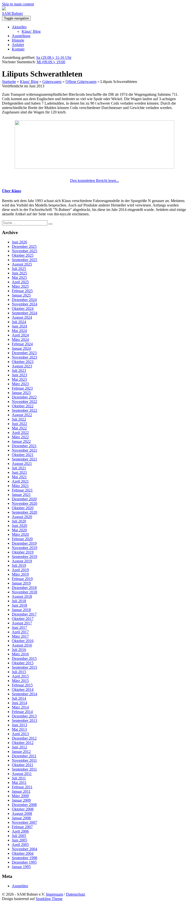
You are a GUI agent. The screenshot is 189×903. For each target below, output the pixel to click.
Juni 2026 (19, 242)
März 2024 (20, 339)
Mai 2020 (19, 530)
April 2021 (20, 481)
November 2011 (24, 760)
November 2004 (24, 849)
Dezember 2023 (24, 353)
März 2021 (20, 486)
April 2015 (20, 676)
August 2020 (22, 517)
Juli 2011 (19, 778)
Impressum (54, 894)
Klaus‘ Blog (31, 31)
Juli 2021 (19, 468)
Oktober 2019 (22, 552)
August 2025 (22, 264)
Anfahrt (18, 45)
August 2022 (22, 415)
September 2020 (24, 512)
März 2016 (20, 654)
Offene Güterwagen (80, 81)
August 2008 (22, 813)
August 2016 (22, 645)
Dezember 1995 (24, 862)
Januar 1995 (21, 867)
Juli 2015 (19, 672)
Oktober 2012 (22, 743)
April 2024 (20, 335)
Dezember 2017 (24, 614)
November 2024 (24, 304)
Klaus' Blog (29, 81)
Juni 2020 (19, 525)
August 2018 (22, 596)
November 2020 (24, 503)
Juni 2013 (19, 725)
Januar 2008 (21, 818)
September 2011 (24, 769)
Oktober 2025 (22, 255)
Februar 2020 (22, 539)
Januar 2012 (21, 751)
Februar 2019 (22, 579)
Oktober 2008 (22, 809)
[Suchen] (50, 224)
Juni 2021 (19, 472)
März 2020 (20, 534)
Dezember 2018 (24, 588)
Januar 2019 (21, 583)
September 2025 (24, 260)
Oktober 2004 (22, 853)
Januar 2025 (21, 295)
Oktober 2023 (22, 362)
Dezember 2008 (24, 805)
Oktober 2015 (22, 663)
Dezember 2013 (24, 716)
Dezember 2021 (24, 446)
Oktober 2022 (22, 406)
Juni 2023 (19, 375)
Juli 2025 (19, 269)
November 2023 (24, 357)
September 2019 (24, 556)
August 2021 (22, 463)
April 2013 (20, 734)
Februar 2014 (22, 712)
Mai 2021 (19, 477)
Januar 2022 (21, 441)
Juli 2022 (19, 419)
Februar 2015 (22, 685)
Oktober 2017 (22, 619)
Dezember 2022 (24, 397)
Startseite (9, 81)
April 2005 (20, 844)
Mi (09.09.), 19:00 (51, 62)
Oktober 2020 (22, 508)
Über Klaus (11, 191)
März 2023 (20, 384)
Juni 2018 (19, 605)
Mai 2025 (19, 277)
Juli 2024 (19, 322)
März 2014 (20, 707)
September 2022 (24, 410)
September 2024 (24, 313)
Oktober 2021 (22, 455)
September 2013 (24, 720)
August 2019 (22, 561)
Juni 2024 (19, 326)
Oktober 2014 (22, 689)
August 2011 (22, 774)
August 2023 (22, 366)
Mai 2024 (19, 331)
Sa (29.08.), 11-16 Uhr (53, 57)
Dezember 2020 (24, 499)
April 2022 (20, 432)
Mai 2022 (19, 428)
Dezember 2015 (24, 658)
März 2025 (20, 286)
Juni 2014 (19, 703)
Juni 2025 (19, 273)
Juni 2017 (19, 627)
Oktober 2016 (22, 641)
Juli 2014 (19, 698)
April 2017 (20, 632)
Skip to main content (18, 4)
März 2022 (20, 437)
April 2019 (20, 570)
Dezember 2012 (24, 738)
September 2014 (24, 694)
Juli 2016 (19, 650)
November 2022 (24, 401)
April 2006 (20, 831)
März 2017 (20, 636)
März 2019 (20, 574)
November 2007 (24, 822)
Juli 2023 (19, 370)
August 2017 (22, 623)
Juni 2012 (19, 747)
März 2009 (20, 796)
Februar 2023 (22, 388)
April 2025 (20, 282)
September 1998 (24, 858)
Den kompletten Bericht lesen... (94, 180)
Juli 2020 (19, 521)
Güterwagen (52, 81)
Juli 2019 (19, 565)
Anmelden (20, 886)
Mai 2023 (19, 379)
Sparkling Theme (49, 899)
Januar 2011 (21, 791)
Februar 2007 (22, 827)
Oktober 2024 (22, 308)
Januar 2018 (21, 610)
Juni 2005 (19, 840)
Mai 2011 (19, 782)
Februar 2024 (22, 344)
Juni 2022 (19, 424)
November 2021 (24, 450)
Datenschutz (75, 894)
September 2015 (24, 667)
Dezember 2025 (24, 246)
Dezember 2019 (24, 543)
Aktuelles (19, 27)
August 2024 (22, 317)
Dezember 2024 (24, 300)
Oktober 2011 (22, 765)
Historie (18, 40)
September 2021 (24, 459)
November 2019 (24, 548)
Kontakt (18, 49)
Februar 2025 (22, 291)
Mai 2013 (19, 729)
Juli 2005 (19, 836)
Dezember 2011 (24, 756)
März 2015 (20, 681)
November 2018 (24, 592)
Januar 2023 (21, 393)
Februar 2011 (22, 787)
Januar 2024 (21, 348)
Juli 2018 (19, 601)
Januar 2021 (21, 494)
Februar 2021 (22, 490)
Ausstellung (21, 36)
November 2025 (24, 251)
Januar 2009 (21, 800)
